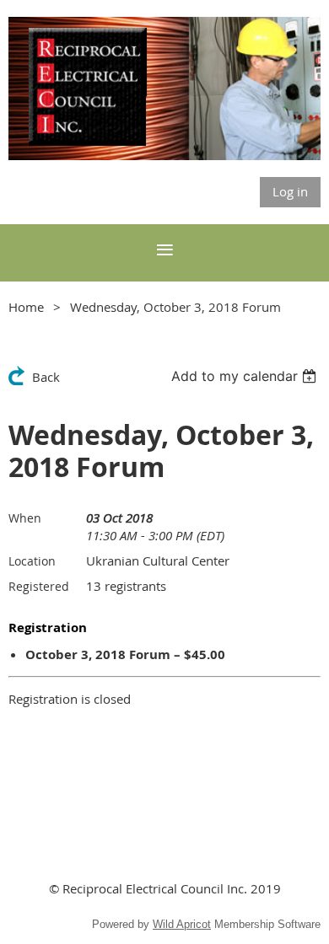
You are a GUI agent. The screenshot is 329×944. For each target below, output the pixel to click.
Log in (290, 191)
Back (46, 376)
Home (26, 306)
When (24, 518)
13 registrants (126, 585)
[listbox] (246, 376)
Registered (38, 586)
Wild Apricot (182, 924)
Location (32, 561)
